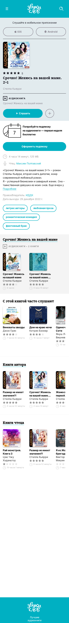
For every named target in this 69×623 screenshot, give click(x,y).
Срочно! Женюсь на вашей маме (23, 103)
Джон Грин (9, 330)
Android (53, 31)
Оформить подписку (34, 146)
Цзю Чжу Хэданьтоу (9, 458)
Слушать (24, 113)
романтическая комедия (21, 216)
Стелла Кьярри (12, 280)
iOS (19, 31)
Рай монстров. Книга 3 (12, 452)
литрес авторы (15, 208)
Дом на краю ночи (40, 327)
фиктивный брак (16, 225)
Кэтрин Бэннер (38, 330)
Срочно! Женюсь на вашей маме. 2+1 (40, 275)
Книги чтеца (13, 423)
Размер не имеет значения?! (13, 394)
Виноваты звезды (14, 327)
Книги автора (14, 365)
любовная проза (43, 208)
